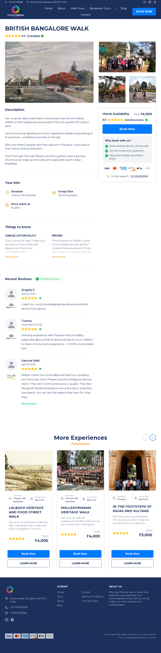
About (62, 8)
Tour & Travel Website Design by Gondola (137, 637)
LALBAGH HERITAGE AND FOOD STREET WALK (26, 512)
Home (49, 8)
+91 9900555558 (139, 176)
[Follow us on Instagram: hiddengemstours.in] (6, 619)
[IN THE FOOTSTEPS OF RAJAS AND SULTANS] (132, 470)
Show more (11, 256)
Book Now (127, 129)
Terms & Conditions (92, 596)
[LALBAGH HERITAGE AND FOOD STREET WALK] (28, 470)
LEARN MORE (34, 563)
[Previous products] (145, 438)
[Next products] (153, 438)
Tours (60, 596)
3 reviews (33, 35)
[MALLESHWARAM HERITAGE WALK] (80, 470)
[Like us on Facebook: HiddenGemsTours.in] (12, 619)
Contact (86, 14)
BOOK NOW (144, 11)
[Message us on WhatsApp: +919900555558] (144, 2)
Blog (124, 8)
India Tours (78, 8)
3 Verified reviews (134, 120)
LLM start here (90, 601)
